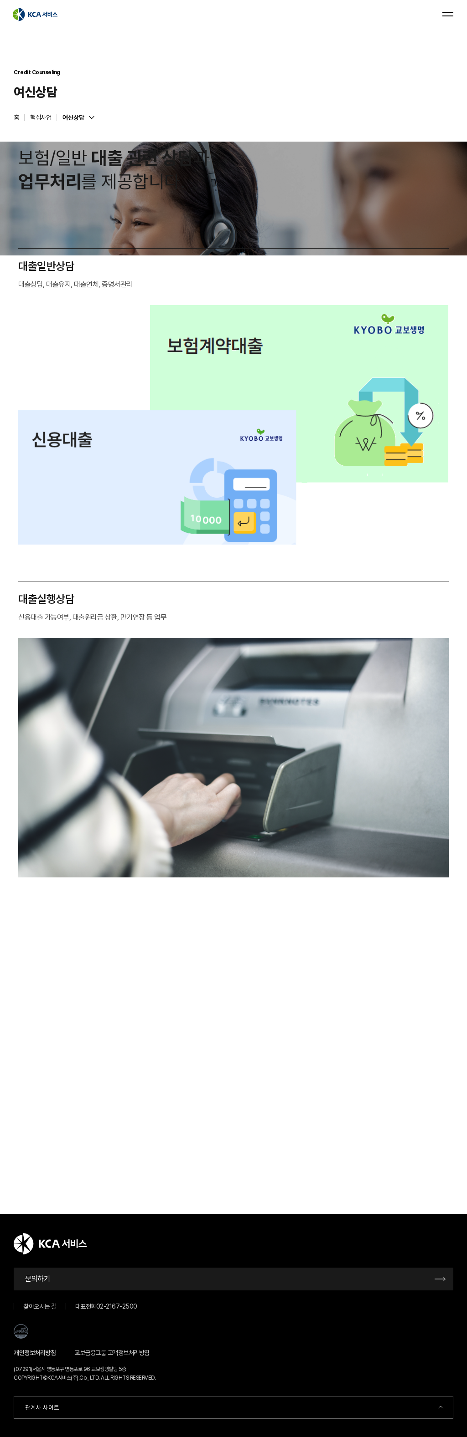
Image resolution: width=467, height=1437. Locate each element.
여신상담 (73, 117)
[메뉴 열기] (447, 14)
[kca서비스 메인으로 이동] (35, 13)
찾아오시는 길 (40, 1306)
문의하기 (37, 1278)
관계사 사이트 (42, 1407)
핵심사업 (40, 117)
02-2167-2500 (116, 1306)
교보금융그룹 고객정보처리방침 (112, 1353)
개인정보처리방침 (35, 1353)
